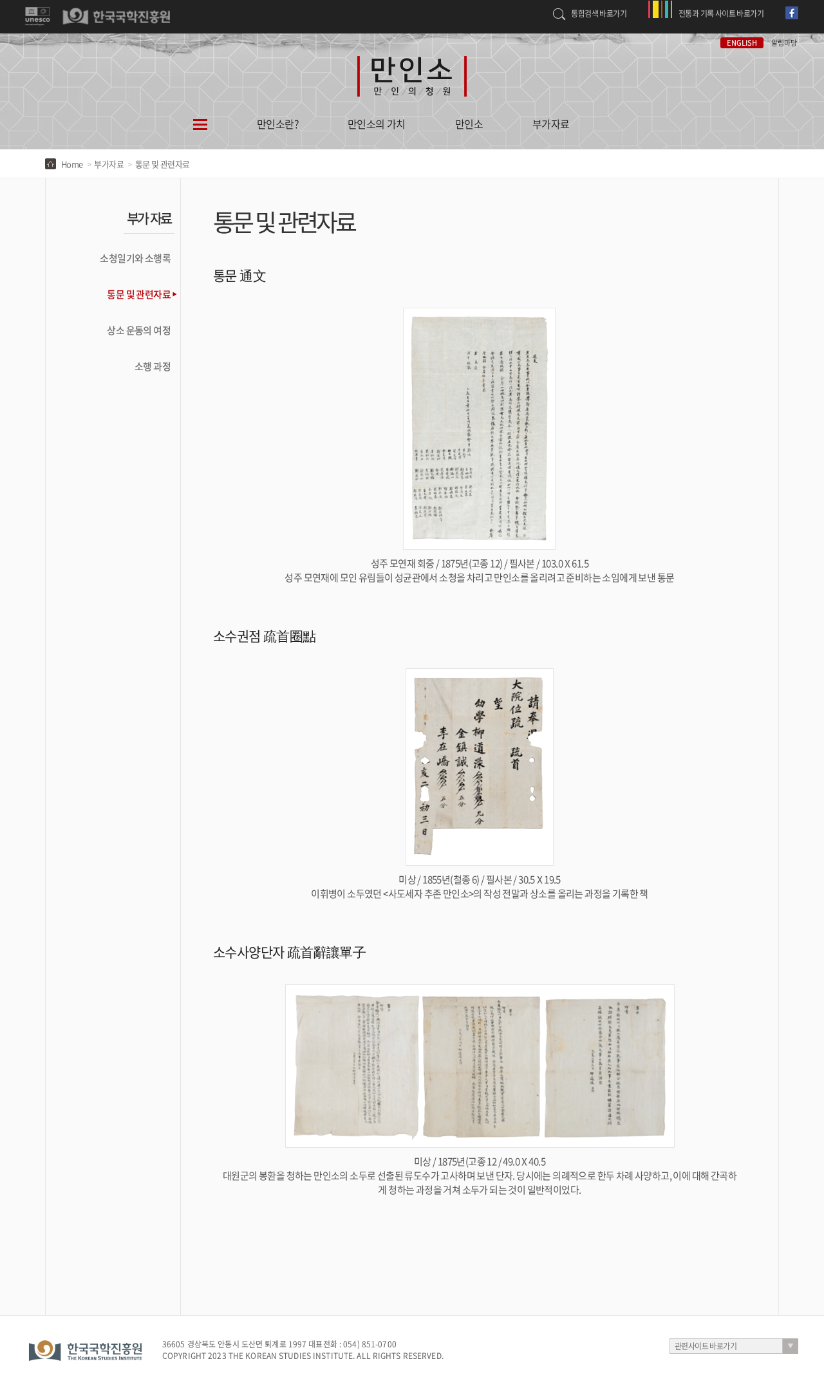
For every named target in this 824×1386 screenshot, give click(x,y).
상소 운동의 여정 (139, 330)
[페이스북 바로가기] (793, 6)
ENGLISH (742, 42)
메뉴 (200, 132)
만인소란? (277, 123)
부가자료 (551, 123)
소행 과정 (153, 366)
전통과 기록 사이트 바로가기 (721, 13)
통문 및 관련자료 (139, 294)
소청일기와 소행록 (135, 258)
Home (72, 164)
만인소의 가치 (377, 123)
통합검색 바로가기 (598, 13)
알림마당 (784, 42)
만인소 (469, 123)
